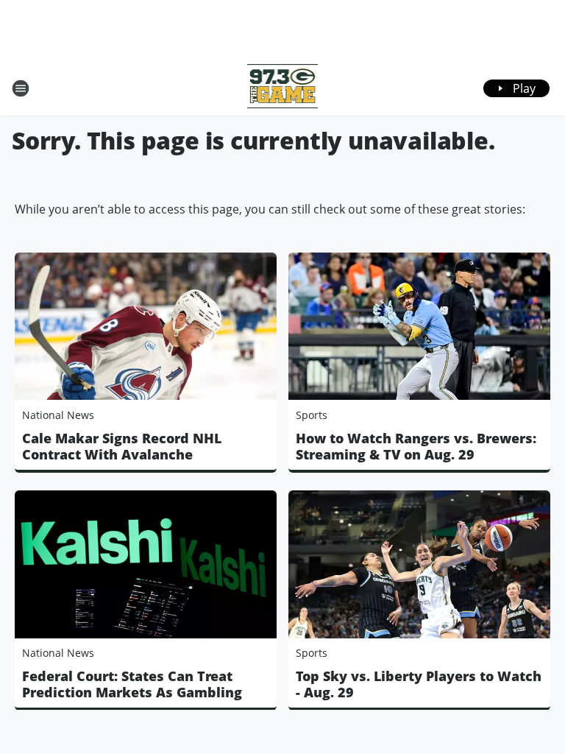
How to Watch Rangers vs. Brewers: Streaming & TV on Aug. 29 (416, 446)
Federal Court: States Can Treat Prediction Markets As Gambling (132, 684)
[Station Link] (283, 88)
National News (58, 415)
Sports (311, 415)
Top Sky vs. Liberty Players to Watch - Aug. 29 (418, 684)
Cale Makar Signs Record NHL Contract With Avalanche (121, 446)
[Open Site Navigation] (20, 88)
